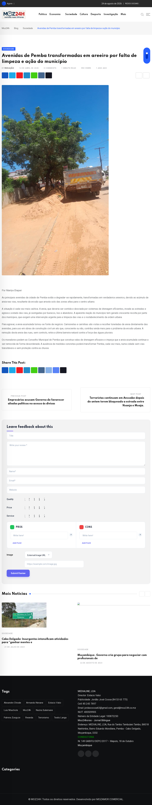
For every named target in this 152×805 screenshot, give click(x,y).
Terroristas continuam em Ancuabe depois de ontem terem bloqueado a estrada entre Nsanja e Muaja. (115, 402)
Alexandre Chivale (12, 702)
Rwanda (29, 717)
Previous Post (18, 396)
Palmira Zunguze (12, 717)
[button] (142, 594)
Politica (43, 14)
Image (10, 555)
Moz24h (27, 710)
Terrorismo (43, 717)
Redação (9, 68)
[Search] (142, 14)
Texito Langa (60, 717)
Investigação (111, 14)
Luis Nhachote (11, 710)
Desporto (96, 14)
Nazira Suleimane (44, 710)
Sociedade (71, 14)
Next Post (135, 394)
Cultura (84, 14)
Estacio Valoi (54, 702)
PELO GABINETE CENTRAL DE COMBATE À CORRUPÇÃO (42, 3)
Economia (54, 14)
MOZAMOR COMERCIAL (109, 799)
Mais (123, 14)
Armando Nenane (34, 702)
